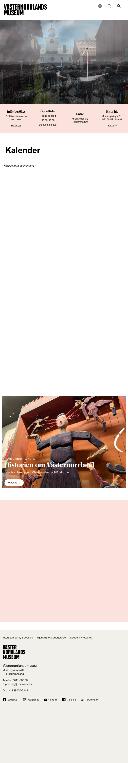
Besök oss (16, 125)
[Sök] (109, 6)
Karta (111, 125)
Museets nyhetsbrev (80, 637)
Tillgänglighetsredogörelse (50, 637)
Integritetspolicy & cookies (18, 637)
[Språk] (100, 6)
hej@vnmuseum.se (22, 684)
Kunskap (12, 482)
